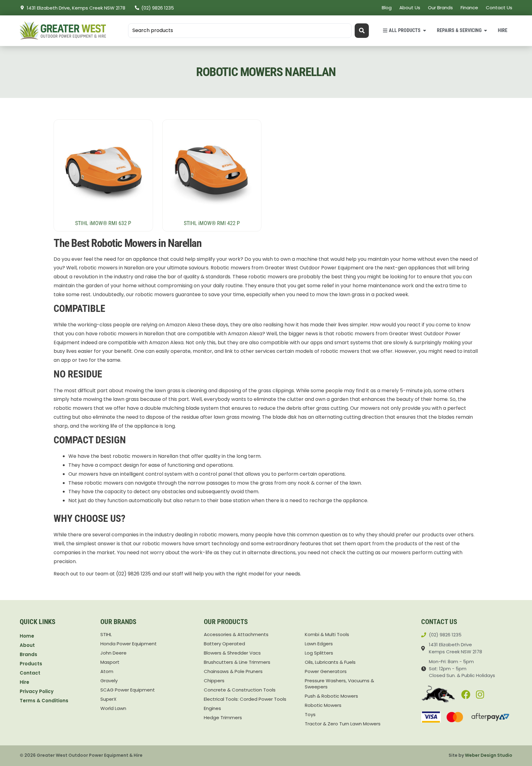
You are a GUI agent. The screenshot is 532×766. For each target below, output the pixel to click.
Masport (109, 662)
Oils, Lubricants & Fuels (330, 662)
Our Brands (440, 7)
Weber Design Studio (488, 755)
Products (31, 663)
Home (27, 636)
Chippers (214, 681)
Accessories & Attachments (236, 634)
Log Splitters (319, 653)
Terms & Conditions (44, 700)
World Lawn (113, 708)
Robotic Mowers (323, 705)
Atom (106, 671)
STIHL (106, 634)
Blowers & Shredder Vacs (232, 653)
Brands (28, 654)
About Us (409, 7)
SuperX (108, 699)
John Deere (113, 653)
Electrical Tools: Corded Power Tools (245, 699)
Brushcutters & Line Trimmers (237, 662)
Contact (30, 673)
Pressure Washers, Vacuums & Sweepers (339, 684)
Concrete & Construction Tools (240, 690)
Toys (310, 715)
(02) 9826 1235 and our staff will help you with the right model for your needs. (208, 573)
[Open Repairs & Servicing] (485, 30)
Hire (24, 682)
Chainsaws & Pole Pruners (233, 671)
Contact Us (499, 7)
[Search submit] (362, 30)
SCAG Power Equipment (127, 690)
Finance (469, 7)
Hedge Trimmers (223, 718)
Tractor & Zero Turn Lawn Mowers (343, 724)
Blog (387, 7)
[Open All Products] (424, 30)
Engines (212, 708)
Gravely (109, 681)
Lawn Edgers (319, 644)
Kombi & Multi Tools (327, 634)
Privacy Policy (37, 691)
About (27, 645)
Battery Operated (224, 644)
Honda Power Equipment (128, 644)
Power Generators (326, 671)
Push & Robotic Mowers (331, 696)
